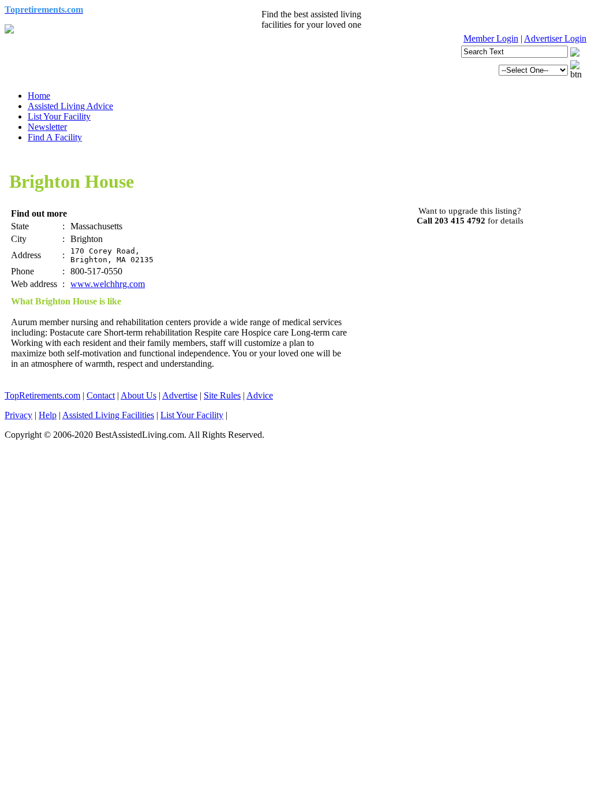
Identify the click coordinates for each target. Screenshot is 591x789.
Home (39, 96)
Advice (259, 395)
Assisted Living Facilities (108, 415)
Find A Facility (55, 137)
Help (48, 415)
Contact (101, 395)
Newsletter (47, 127)
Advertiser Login (555, 38)
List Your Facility (59, 116)
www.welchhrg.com (107, 284)
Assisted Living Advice (70, 106)
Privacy (18, 415)
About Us (138, 395)
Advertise (179, 395)
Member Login (490, 38)
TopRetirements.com (42, 395)
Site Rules (222, 395)
